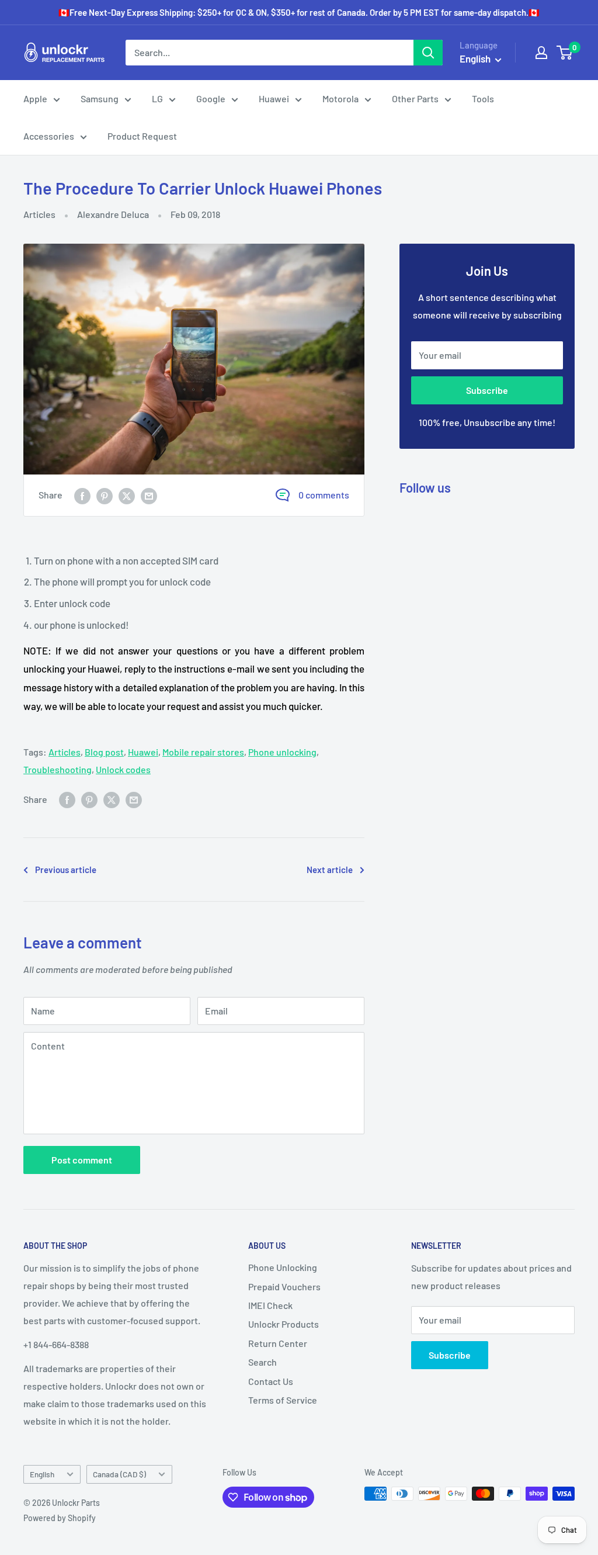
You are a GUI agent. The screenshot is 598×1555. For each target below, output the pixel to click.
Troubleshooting (57, 769)
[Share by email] (149, 495)
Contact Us (270, 1381)
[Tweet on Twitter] (127, 495)
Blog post (104, 751)
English (42, 1474)
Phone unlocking (282, 751)
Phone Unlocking (282, 1267)
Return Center (277, 1343)
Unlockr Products (283, 1323)
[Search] (428, 52)
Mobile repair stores (203, 751)
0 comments (323, 494)
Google (210, 98)
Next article (330, 869)
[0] (565, 53)
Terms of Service (282, 1399)
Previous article (65, 869)
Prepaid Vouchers (284, 1286)
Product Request (142, 135)
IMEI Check (270, 1305)
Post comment (81, 1159)
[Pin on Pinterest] (104, 495)
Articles (39, 214)
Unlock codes (123, 769)
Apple (35, 98)
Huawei (274, 98)
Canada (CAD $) (119, 1474)
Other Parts (415, 98)
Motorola (340, 98)
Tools (483, 98)
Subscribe (487, 390)
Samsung (100, 98)
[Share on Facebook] (82, 495)
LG (157, 98)
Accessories (48, 135)
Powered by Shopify (59, 1518)
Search (262, 1361)
